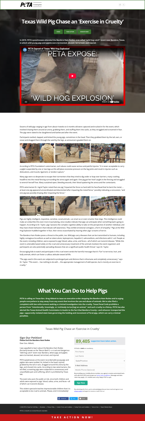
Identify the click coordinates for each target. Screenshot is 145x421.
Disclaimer (42, 407)
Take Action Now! (72, 417)
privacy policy (78, 391)
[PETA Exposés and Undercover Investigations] (31, 4)
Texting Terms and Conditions (82, 407)
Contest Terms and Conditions (64, 407)
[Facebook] (120, 4)
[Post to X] (123, 4)
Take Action (70, 31)
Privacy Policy (51, 407)
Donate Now (84, 31)
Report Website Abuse (106, 407)
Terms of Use (95, 407)
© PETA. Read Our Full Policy (29, 407)
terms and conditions (103, 375)
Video (58, 31)
